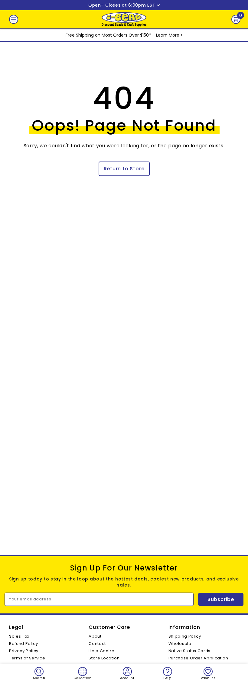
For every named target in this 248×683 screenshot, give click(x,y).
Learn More (167, 35)
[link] (39, 673)
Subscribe (220, 599)
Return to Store (124, 168)
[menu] (14, 19)
